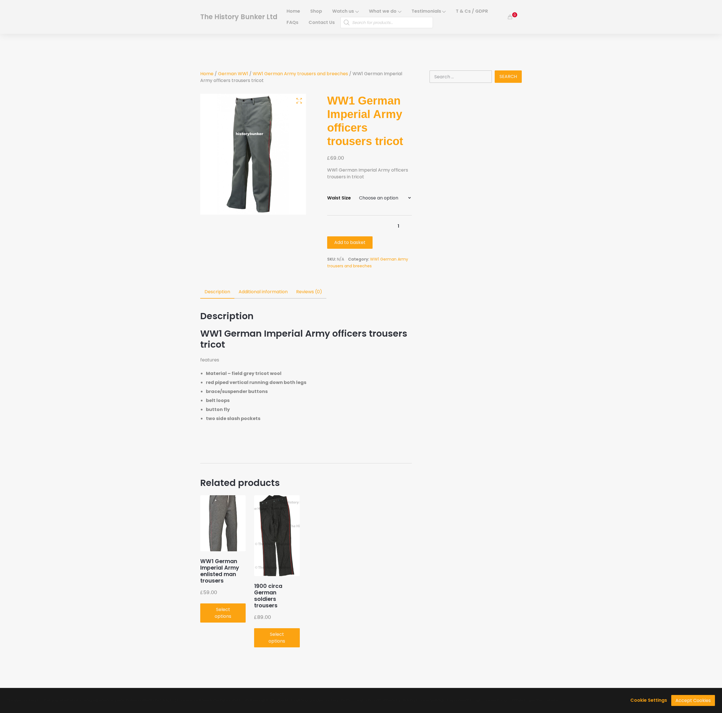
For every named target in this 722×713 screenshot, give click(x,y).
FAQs (292, 22)
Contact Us (322, 22)
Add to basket (350, 242)
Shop (316, 11)
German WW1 (233, 73)
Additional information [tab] (263, 291)
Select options (223, 612)
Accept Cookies (693, 700)
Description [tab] (217, 291)
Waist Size (339, 198)
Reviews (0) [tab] (309, 291)
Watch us (343, 11)
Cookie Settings (648, 700)
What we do (383, 11)
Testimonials (426, 11)
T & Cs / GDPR (472, 11)
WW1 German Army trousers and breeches (300, 73)
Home (293, 11)
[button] (299, 100)
